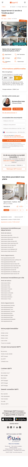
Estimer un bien (4, 338)
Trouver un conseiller (6, 343)
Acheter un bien (4, 333)
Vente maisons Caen (5, 287)
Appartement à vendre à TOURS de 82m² (10, 222)
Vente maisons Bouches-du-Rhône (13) (9, 237)
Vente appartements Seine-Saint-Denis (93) (11, 265)
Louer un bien (4, 340)
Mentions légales (13, 447)
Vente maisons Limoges (6, 294)
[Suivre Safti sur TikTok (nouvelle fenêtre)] (20, 427)
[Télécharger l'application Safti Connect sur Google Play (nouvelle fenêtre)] (21, 419)
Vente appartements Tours (7, 309)
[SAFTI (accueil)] (13, 2)
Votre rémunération (5, 396)
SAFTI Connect (4, 356)
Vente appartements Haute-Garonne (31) (10, 273)
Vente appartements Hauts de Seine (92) (10, 263)
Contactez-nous (4, 361)
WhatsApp (19, 109)
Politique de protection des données (13, 449)
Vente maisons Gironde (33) (7, 247)
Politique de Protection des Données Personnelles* (14, 136)
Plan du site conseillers (16, 446)
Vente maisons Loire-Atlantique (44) (9, 249)
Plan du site (7, 446)
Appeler (8, 109)
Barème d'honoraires (8, 450)
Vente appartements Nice (6, 313)
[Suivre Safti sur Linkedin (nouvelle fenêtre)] (11, 427)
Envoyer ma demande (15, 140)
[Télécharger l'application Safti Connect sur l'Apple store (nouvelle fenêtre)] (7, 419)
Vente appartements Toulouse (8, 311)
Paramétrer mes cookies (19, 450)
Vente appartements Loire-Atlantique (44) (10, 271)
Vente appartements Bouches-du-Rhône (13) (11, 259)
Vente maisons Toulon (6, 298)
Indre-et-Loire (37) (19, 217)
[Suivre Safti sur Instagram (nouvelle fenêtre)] (8, 427)
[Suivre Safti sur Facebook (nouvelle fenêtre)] (14, 427)
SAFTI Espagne (4, 380)
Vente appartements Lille (6, 321)
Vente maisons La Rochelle (7, 292)
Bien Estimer (3, 378)
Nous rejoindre (4, 393)
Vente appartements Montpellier (8, 319)
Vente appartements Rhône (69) (8, 261)
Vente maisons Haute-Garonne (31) (9, 251)
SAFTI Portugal (4, 383)
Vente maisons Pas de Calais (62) (8, 245)
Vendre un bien (4, 335)
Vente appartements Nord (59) (8, 257)
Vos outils (3, 401)
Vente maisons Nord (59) (6, 235)
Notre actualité (4, 375)
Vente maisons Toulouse (6, 288)
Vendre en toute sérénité (6, 353)
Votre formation (4, 398)
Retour (3, 6)
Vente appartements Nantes (7, 315)
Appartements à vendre (6, 217)
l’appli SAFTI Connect (9, 160)
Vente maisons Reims (5, 283)
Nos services (4, 351)
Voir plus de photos (19, 44)
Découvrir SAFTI (4, 403)
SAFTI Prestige (4, 385)
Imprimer (13, 6)
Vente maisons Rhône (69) (7, 239)
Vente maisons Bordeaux (6, 296)
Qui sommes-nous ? (5, 373)
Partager (19, 6)
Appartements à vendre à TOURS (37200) (10, 219)
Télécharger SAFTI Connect (14, 169)
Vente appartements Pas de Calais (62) (10, 267)
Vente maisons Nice (5, 285)
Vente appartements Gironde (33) (8, 269)
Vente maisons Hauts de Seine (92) (9, 241)
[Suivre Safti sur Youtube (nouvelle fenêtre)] (17, 427)
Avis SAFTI (3, 359)
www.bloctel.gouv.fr (6, 147)
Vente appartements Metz (7, 317)
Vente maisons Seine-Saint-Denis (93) (9, 243)
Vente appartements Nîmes (7, 307)
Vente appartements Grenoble (8, 305)
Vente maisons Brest (5, 290)
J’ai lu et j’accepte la (14, 136)
